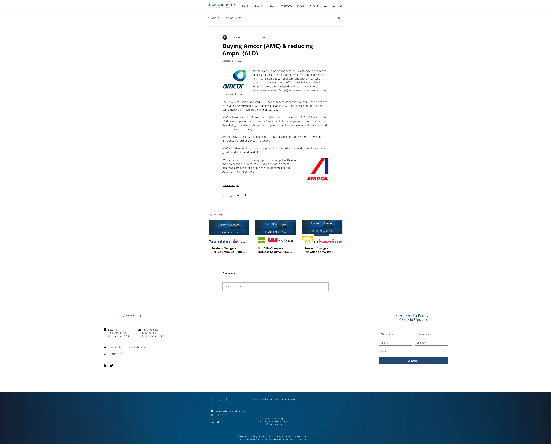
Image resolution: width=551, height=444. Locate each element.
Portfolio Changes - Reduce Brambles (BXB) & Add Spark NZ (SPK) (228, 250)
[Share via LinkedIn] (237, 195)
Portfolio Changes (233, 17)
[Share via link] (245, 195)
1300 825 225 (113, 353)
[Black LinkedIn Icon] (106, 365)
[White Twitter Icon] (218, 422)
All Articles (213, 17)
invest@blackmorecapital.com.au (125, 347)
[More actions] (327, 37)
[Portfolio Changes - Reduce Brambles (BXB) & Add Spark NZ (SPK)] (229, 231)
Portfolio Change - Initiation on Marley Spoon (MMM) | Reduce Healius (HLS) (320, 250)
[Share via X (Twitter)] (230, 195)
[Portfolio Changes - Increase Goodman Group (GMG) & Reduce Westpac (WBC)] (275, 231)
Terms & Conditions (262, 399)
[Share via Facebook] (223, 195)
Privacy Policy (279, 399)
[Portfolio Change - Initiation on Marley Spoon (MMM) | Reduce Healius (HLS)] (322, 231)
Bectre (279, 424)
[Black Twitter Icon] (111, 365)
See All (340, 214)
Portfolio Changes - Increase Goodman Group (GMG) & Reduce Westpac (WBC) (274, 250)
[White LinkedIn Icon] (213, 422)
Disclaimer (291, 399)
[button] (339, 18)
